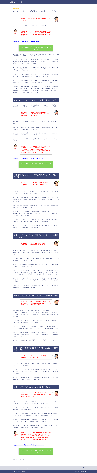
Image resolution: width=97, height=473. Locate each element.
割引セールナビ (16, 2)
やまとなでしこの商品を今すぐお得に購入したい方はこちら (29, 41)
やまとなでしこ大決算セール (18, 459)
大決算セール (16, 8)
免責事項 (23, 471)
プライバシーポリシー (16, 471)
